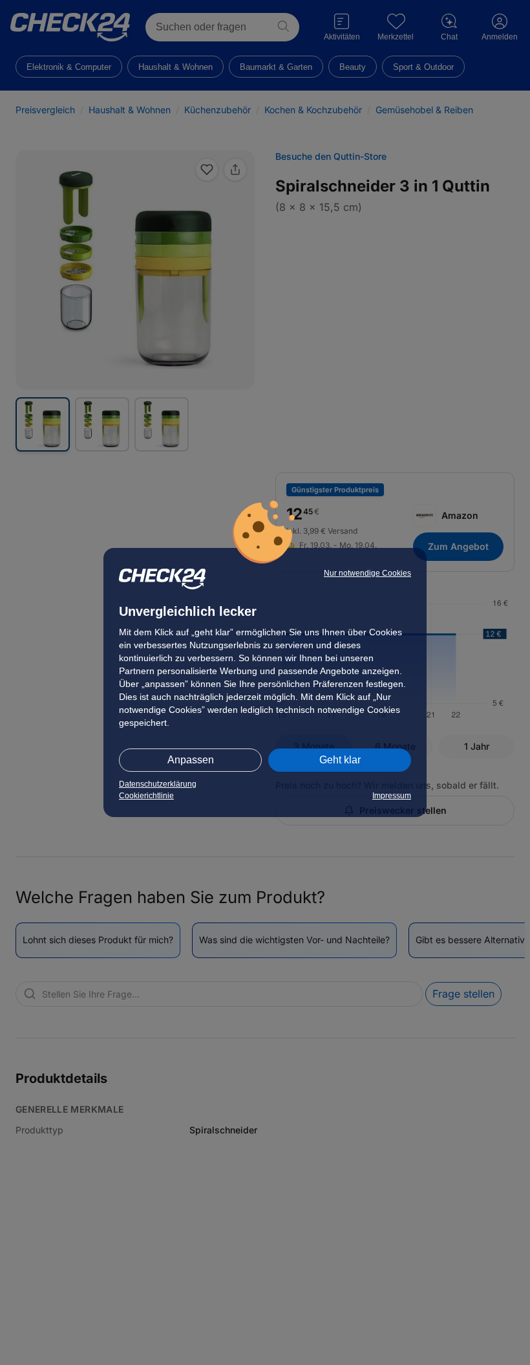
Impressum (391, 795)
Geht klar (340, 759)
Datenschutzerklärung (157, 784)
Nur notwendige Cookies (367, 573)
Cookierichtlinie (146, 795)
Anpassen (190, 759)
